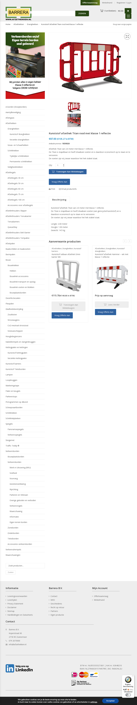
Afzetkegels (11, 172)
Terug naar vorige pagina (122, 24)
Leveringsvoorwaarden (17, 596)
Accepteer (110, 701)
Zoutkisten (12, 314)
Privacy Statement (15, 603)
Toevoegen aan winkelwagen (69, 171)
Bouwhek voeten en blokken (22, 287)
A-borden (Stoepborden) (16, 107)
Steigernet (10, 440)
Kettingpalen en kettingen (17, 347)
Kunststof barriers (13, 363)
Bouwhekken (13, 265)
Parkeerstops (11, 396)
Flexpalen (10, 303)
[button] (127, 36)
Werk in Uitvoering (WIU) (20, 467)
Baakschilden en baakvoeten (18, 249)
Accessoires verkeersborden (20, 544)
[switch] (128, 694)
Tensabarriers (14, 221)
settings (93, 702)
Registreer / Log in (124, 2)
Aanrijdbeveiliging (13, 112)
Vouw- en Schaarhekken (18, 145)
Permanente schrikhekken (21, 161)
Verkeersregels (16, 506)
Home (8, 24)
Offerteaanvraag (90, 2)
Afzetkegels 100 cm (16, 199)
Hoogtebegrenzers (14, 336)
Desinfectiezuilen (13, 298)
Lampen (9, 374)
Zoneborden (13, 527)
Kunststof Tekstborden (16, 369)
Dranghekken (32, 24)
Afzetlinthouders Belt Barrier (18, 232)
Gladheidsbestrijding (14, 309)
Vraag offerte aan (59, 181)
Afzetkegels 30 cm (16, 178)
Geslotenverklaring (18, 484)
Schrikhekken (13, 150)
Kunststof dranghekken (20, 134)
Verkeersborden (12, 451)
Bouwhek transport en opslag (22, 281)
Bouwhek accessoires (19, 276)
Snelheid (13, 473)
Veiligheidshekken (15, 167)
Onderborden (13, 533)
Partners (54, 611)
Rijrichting (14, 489)
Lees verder (114, 304)
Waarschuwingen (13, 555)
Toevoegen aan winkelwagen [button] (70, 306)
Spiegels (9, 424)
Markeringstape (12, 385)
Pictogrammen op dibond (17, 402)
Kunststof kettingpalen (17, 353)
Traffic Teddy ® (12, 445)
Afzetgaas (10, 118)
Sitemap (10, 611)
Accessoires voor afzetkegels (20, 205)
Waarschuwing (16, 511)
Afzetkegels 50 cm (16, 183)
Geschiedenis (56, 603)
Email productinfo (69, 189)
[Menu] (132, 676)
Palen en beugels (13, 391)
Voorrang (14, 478)
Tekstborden (13, 538)
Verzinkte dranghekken (19, 139)
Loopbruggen (11, 380)
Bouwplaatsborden (18, 292)
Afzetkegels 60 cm (16, 189)
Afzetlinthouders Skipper (16, 210)
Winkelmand (107, 2)
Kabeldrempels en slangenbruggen (20, 342)
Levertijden (12, 600)
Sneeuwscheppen (15, 331)
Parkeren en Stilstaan (19, 495)
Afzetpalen (10, 243)
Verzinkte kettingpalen (17, 358)
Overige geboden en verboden (23, 500)
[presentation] (125, 241)
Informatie (14, 516)
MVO (53, 600)
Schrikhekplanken (13, 418)
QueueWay (12, 227)
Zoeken (11, 572)
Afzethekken (19, 24)
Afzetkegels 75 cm (16, 194)
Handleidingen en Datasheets (20, 615)
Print (53, 189)
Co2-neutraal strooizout (18, 325)
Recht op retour (57, 607)
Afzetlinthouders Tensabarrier (18, 216)
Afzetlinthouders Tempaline (17, 238)
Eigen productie (57, 615)
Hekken (13, 271)
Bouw (8, 260)
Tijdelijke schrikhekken (19, 156)
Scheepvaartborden (14, 407)
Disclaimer (11, 607)
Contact (54, 596)
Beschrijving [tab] (59, 199)
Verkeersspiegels (15, 434)
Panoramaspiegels (16, 429)
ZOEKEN (82, 13)
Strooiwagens (14, 320)
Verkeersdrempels (13, 549)
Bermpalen (10, 254)
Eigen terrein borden (18, 522)
